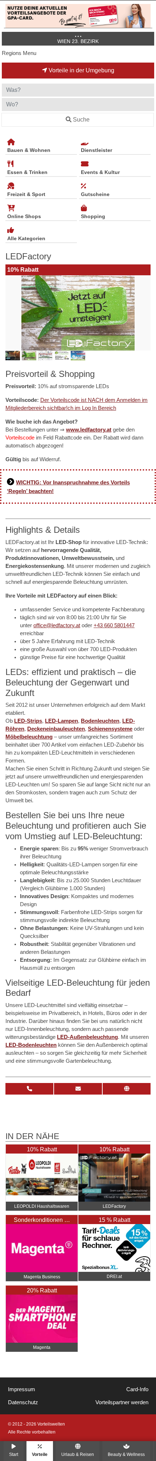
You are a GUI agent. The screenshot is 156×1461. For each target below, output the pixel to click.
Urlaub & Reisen (77, 1454)
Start (13, 1454)
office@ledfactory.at (56, 625)
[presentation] (12, 313)
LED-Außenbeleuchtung (87, 1037)
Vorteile (40, 1454)
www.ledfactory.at (88, 430)
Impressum (21, 1389)
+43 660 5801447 (114, 625)
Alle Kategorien (26, 238)
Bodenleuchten (100, 721)
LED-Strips (28, 721)
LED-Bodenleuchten (31, 1045)
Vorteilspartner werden (121, 1402)
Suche (81, 119)
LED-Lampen (61, 721)
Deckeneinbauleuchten (56, 729)
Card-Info (137, 1389)
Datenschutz (23, 1402)
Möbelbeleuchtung (29, 737)
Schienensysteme (110, 729)
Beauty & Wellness (126, 1454)
